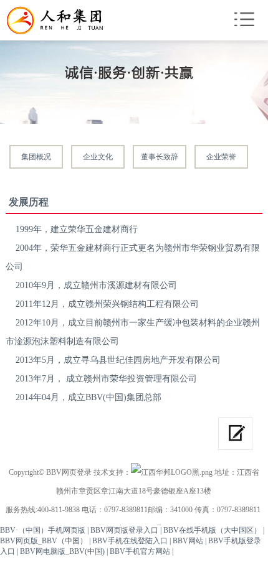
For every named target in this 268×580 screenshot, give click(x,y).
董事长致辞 (159, 156)
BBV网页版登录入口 (124, 530)
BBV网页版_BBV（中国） (43, 540)
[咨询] (235, 433)
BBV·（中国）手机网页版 (42, 530)
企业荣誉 (221, 156)
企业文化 (98, 156)
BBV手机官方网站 (140, 551)
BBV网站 (188, 540)
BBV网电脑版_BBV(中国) (62, 551)
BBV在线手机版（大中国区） (212, 530)
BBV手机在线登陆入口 (130, 540)
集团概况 (36, 156)
